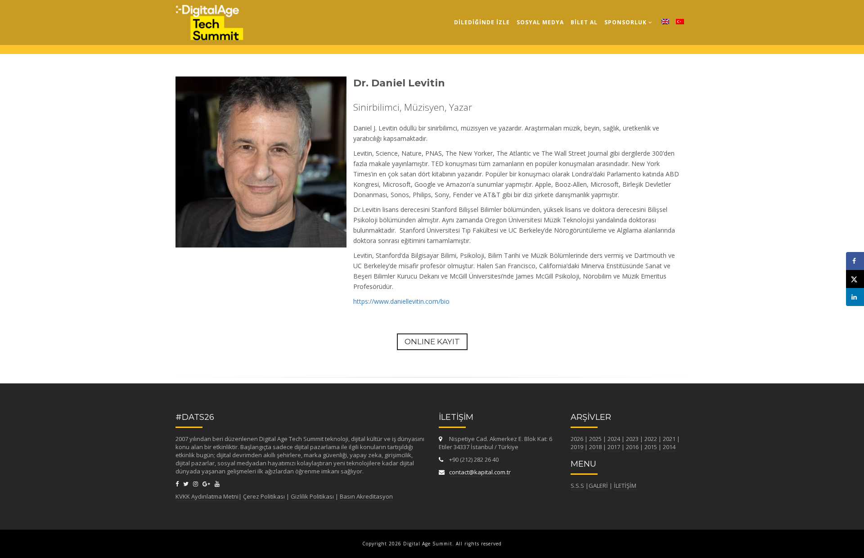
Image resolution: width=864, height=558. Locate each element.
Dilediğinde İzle (482, 22)
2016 (632, 447)
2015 (650, 447)
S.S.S (577, 486)
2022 (650, 439)
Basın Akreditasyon (366, 496)
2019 (577, 447)
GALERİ (598, 486)
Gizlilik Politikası (313, 496)
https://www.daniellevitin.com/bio (401, 301)
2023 (632, 439)
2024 (614, 439)
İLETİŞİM (625, 486)
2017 (614, 447)
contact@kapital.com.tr (480, 472)
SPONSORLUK (626, 22)
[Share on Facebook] (855, 261)
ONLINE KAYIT (432, 341)
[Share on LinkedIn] (855, 297)
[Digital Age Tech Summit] (209, 11)
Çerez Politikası (264, 496)
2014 (669, 447)
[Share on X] (855, 279)
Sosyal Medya (540, 22)
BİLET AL (584, 22)
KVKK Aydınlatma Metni (207, 496)
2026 (577, 439)
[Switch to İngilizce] (665, 22)
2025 (595, 439)
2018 (595, 447)
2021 (669, 439)
